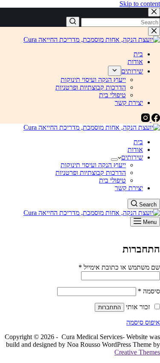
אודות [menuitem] (135, 61)
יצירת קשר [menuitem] (129, 102)
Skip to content (139, 3)
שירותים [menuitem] (132, 71)
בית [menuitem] (138, 54)
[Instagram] (145, 119)
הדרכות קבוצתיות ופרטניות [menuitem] (90, 87)
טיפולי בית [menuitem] (112, 95)
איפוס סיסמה (143, 322)
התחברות (109, 307)
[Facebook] (155, 119)
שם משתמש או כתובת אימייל (119, 267)
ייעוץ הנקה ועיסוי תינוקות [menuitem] (93, 79)
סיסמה (149, 291)
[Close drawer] (154, 31)
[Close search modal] (154, 12)
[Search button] (72, 22)
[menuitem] (114, 71)
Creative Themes (137, 352)
